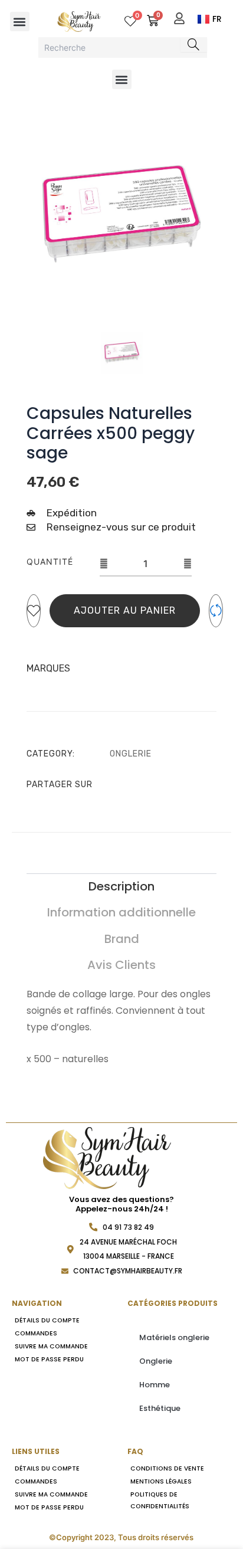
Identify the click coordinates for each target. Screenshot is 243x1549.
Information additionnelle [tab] (121, 912)
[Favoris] (33, 611)
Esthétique (159, 1408)
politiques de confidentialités (159, 1500)
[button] (19, 21)
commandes (36, 1333)
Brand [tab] (121, 939)
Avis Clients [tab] (121, 965)
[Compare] (215, 611)
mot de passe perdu (49, 1359)
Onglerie (131, 754)
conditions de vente (167, 1468)
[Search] (193, 44)
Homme (154, 1384)
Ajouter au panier (125, 610)
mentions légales (161, 1481)
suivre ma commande (51, 1346)
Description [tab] (121, 886)
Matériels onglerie (174, 1337)
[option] (121, 214)
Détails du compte (47, 1320)
